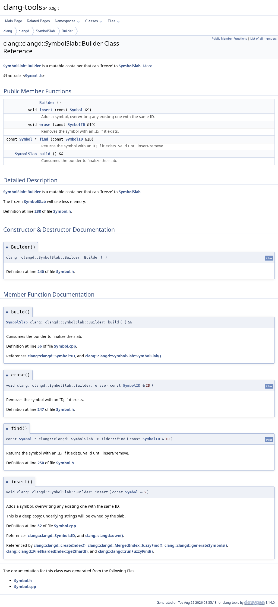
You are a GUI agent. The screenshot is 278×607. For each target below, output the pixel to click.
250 (40, 462)
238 (37, 211)
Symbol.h (33, 76)
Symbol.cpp (65, 346)
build (44, 154)
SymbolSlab (45, 31)
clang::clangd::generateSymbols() (196, 545)
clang (8, 31)
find (43, 139)
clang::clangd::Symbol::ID (51, 355)
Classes (91, 21)
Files (111, 21)
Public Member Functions (229, 38)
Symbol (76, 110)
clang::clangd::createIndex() (60, 545)
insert (45, 110)
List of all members (263, 38)
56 (39, 346)
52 (39, 525)
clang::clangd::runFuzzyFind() (125, 551)
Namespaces (65, 21)
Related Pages (38, 21)
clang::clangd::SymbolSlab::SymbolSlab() (123, 355)
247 (40, 409)
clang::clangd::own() (104, 535)
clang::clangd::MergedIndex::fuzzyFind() (125, 545)
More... (149, 65)
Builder (67, 31)
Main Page (13, 21)
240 (40, 271)
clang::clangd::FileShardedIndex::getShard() (47, 551)
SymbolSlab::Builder (22, 65)
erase (44, 124)
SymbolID (76, 124)
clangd (24, 31)
